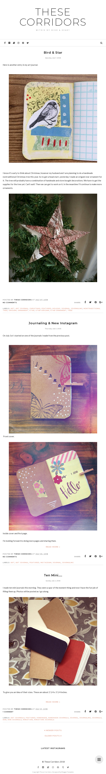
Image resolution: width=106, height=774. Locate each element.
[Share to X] (90, 302)
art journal (22, 308)
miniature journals (44, 720)
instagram (45, 562)
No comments (10, 303)
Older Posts (52, 736)
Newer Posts (54, 730)
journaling (77, 308)
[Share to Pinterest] (95, 302)
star (32, 310)
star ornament (58, 310)
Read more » (53, 547)
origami (13, 310)
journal (65, 308)
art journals (18, 718)
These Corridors (53, 17)
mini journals (15, 720)
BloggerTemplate (67, 772)
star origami (42, 310)
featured (46, 308)
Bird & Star (53, 52)
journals (97, 718)
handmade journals (58, 718)
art (12, 308)
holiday (56, 308)
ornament (23, 310)
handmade (42, 718)
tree (70, 310)
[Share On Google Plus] (101, 302)
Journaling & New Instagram (53, 323)
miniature (28, 720)
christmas (35, 308)
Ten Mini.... (53, 575)
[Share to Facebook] (85, 302)
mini (5, 720)
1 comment (8, 712)
